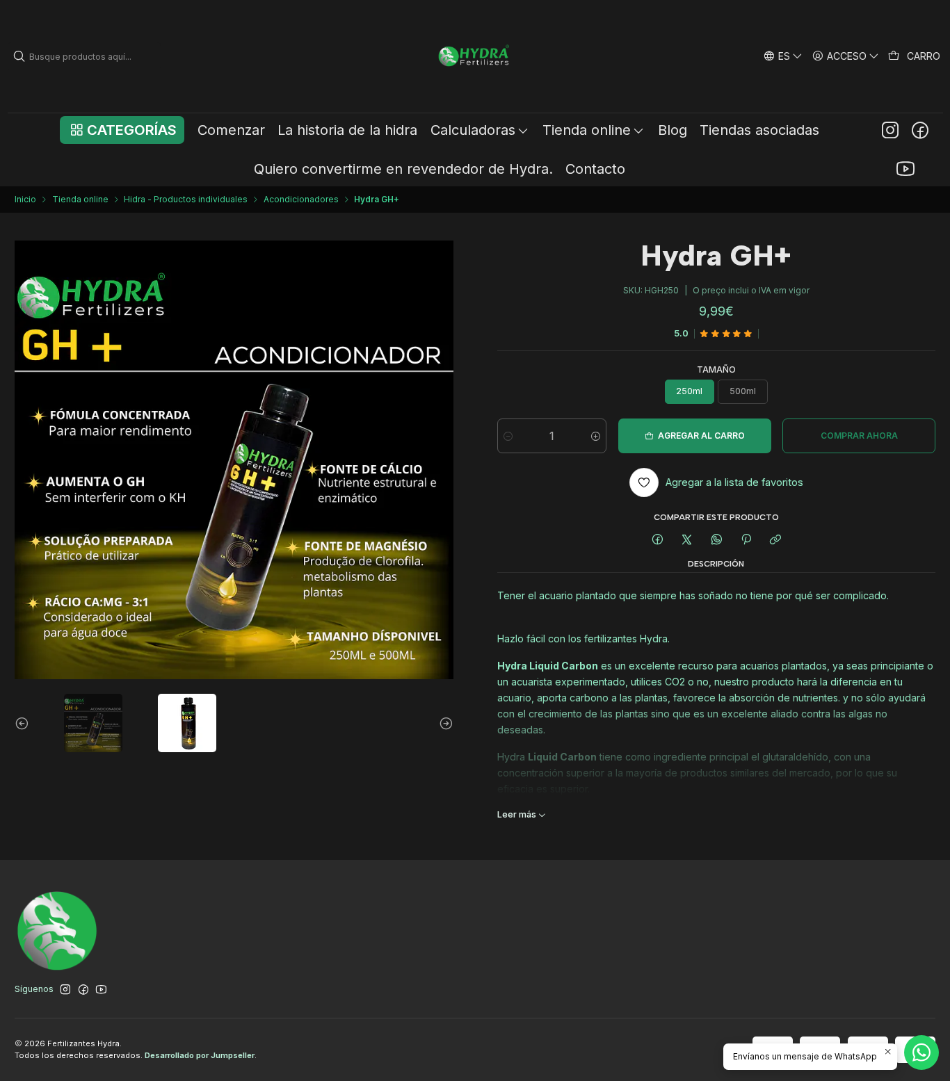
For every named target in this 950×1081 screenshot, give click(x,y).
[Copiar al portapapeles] (776, 540)
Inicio (25, 199)
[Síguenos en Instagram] (890, 130)
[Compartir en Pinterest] (746, 540)
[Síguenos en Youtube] (905, 169)
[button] (122, 130)
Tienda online (80, 199)
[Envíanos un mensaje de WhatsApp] (921, 1052)
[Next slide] (443, 723)
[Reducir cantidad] (508, 436)
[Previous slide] (25, 723)
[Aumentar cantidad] (596, 436)
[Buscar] (19, 56)
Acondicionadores (301, 199)
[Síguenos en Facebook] (920, 130)
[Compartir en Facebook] (657, 540)
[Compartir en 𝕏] (687, 540)
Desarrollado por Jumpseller (200, 1055)
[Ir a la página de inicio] (475, 56)
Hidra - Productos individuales (186, 199)
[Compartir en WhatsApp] (717, 540)
